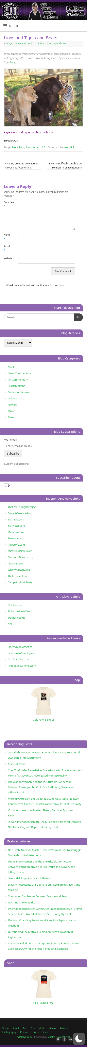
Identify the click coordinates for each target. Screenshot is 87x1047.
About (16, 1028)
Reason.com (15, 538)
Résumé (24, 1032)
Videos (52, 1028)
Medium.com (16, 532)
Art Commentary (18, 379)
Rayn (10, 43)
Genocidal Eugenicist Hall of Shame (29, 878)
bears (15, 147)
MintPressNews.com (20, 551)
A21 (10, 624)
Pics (33, 1028)
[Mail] (57, 1039)
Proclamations (16, 386)
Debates (13, 398)
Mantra (51, 1036)
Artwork (12, 405)
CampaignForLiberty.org (22, 582)
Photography (9, 1032)
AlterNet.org (15, 563)
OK (77, 317)
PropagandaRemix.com (22, 665)
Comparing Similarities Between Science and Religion (39, 896)
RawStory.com (16, 544)
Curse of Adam (16, 764)
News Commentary (19, 373)
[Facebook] (63, 1039)
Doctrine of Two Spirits (21, 902)
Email (7, 248)
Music (11, 411)
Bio (25, 1028)
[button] (79, 1039)
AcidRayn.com (24, 1036)
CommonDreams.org (20, 557)
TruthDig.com (16, 519)
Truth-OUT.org (16, 526)
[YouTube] (69, 1039)
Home (5, 1028)
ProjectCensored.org (20, 513)
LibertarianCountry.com (22, 653)
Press (11, 417)
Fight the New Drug (19, 611)
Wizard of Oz (40, 147)
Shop (45, 1032)
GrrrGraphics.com (18, 659)
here (12, 62)
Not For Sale (15, 605)
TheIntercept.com (18, 576)
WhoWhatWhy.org (19, 570)
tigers (28, 147)
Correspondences (57, 43)
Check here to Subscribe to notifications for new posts (35, 285)
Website (7, 258)
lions (21, 147)
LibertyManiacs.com (20, 647)
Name (7, 236)
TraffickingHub (16, 617)
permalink (69, 147)
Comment (7, 204)
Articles (12, 367)
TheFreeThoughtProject (22, 507)
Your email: (10, 439)
